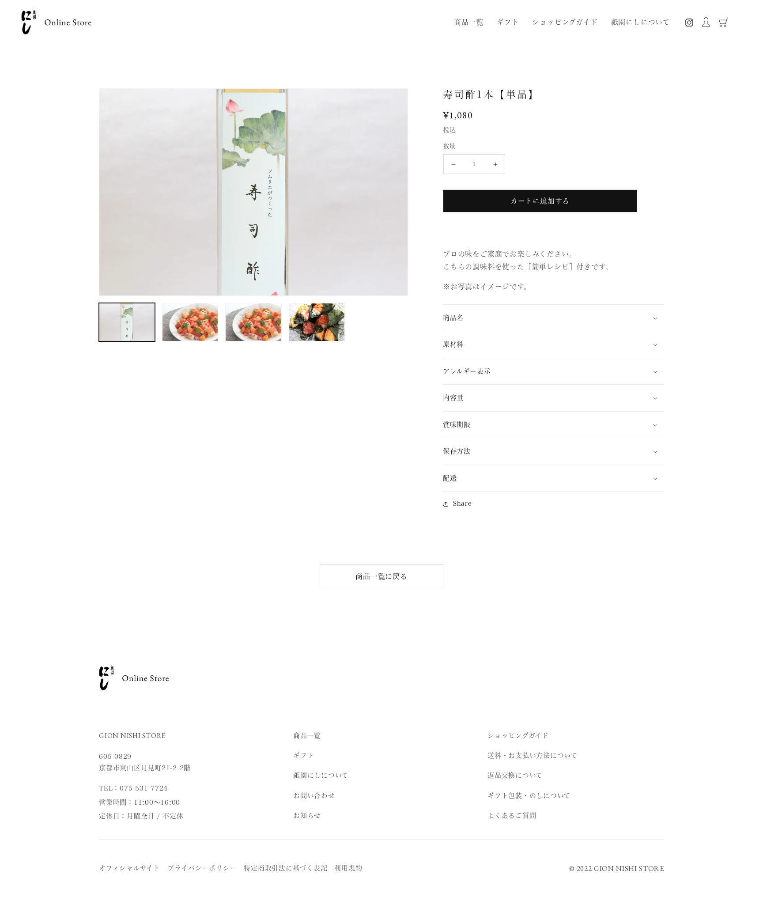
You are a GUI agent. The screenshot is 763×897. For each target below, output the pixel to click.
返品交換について (515, 775)
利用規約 (348, 868)
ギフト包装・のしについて (528, 795)
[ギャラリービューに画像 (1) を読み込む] (127, 322)
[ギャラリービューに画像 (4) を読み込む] (317, 322)
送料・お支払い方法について (532, 755)
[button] (553, 318)
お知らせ (307, 815)
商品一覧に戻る (381, 576)
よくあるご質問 (511, 815)
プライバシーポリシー (202, 868)
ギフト (303, 755)
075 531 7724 (144, 788)
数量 (449, 146)
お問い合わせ (314, 795)
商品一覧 (307, 735)
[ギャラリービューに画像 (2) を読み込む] (190, 322)
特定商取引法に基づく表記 (285, 868)
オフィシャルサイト (129, 868)
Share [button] (462, 503)
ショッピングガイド (518, 735)
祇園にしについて (320, 775)
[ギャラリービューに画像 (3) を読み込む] (253, 322)
